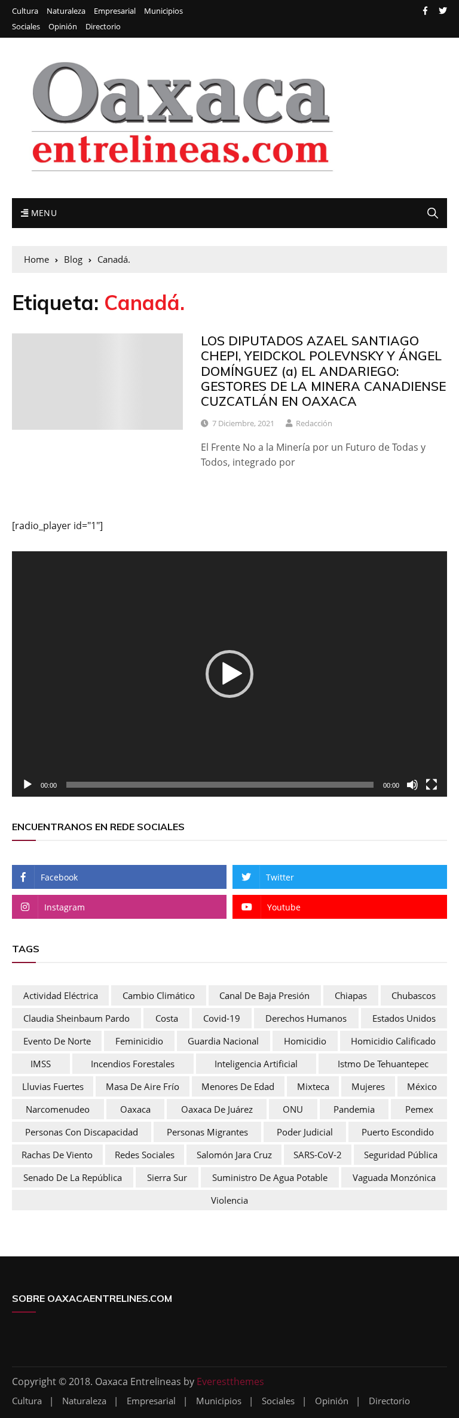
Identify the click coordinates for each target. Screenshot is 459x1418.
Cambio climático (159, 995)
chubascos (413, 995)
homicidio (305, 1041)
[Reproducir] (27, 785)
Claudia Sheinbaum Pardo (76, 1018)
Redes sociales (145, 1155)
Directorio (103, 27)
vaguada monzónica (394, 1177)
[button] (229, 674)
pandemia (354, 1109)
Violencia (229, 1200)
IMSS (40, 1064)
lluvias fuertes (53, 1086)
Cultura (25, 11)
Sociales (26, 27)
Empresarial (115, 11)
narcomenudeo (58, 1109)
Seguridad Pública (400, 1155)
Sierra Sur (167, 1177)
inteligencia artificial (256, 1064)
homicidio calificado (393, 1041)
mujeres (368, 1086)
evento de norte (57, 1041)
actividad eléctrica (60, 995)
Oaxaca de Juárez (217, 1109)
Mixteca (313, 1086)
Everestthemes (230, 1381)
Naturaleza (66, 11)
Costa (166, 1018)
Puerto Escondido (398, 1132)
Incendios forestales (133, 1064)
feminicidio (139, 1041)
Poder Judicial (305, 1132)
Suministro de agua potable (270, 1177)
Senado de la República (72, 1177)
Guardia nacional (223, 1041)
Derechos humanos (306, 1018)
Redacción (314, 423)
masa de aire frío (142, 1086)
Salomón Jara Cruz (234, 1155)
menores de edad (237, 1086)
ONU (293, 1109)
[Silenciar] (412, 785)
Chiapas (351, 995)
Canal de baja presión (264, 995)
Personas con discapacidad (81, 1132)
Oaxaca (135, 1109)
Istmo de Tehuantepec (383, 1064)
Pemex (419, 1109)
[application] (229, 674)
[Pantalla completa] (431, 785)
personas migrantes (207, 1132)
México (422, 1086)
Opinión (62, 27)
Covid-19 (221, 1018)
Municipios (163, 11)
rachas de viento (57, 1155)
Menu (42, 212)
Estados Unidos (404, 1018)
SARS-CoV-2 (317, 1155)
